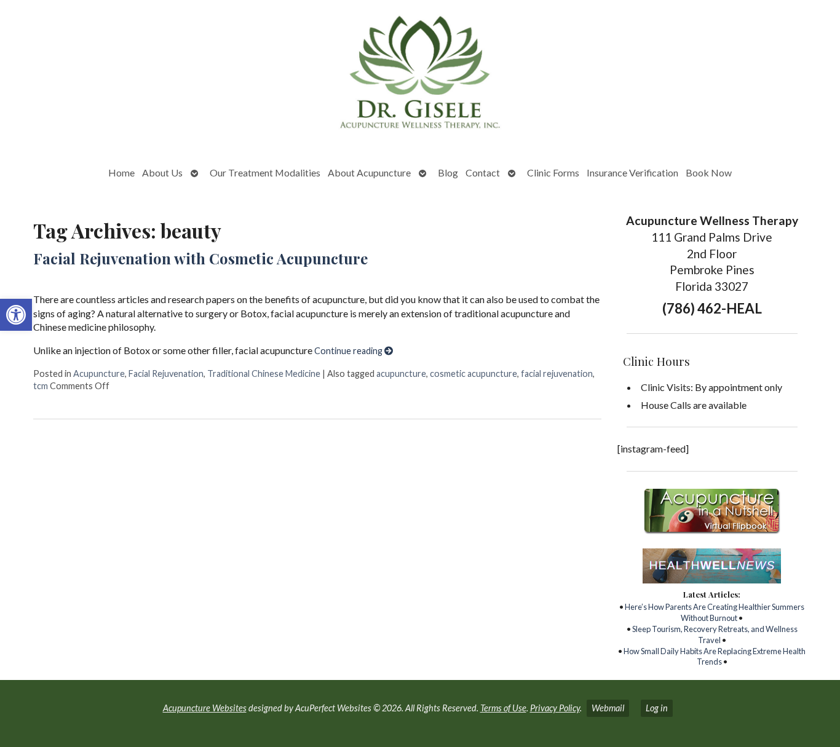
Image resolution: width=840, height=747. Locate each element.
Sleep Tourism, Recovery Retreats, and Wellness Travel (715, 634)
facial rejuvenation (557, 373)
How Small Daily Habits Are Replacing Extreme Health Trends (715, 656)
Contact (483, 172)
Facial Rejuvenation (166, 373)
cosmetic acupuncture (473, 373)
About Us (162, 172)
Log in (657, 708)
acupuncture (401, 373)
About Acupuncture (369, 172)
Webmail (608, 708)
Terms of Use (503, 708)
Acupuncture (99, 373)
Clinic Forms (553, 172)
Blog (448, 172)
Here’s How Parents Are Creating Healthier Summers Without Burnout (714, 612)
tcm (40, 386)
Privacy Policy (555, 708)
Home (121, 172)
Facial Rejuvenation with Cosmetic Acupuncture (200, 258)
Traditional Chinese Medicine (263, 373)
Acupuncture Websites (205, 708)
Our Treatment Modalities (265, 172)
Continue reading (349, 351)
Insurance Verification (632, 172)
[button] (16, 315)
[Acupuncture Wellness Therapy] (420, 75)
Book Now (709, 172)
